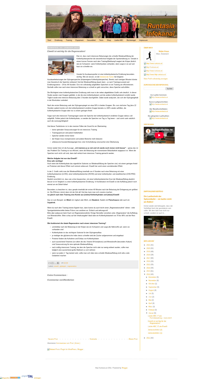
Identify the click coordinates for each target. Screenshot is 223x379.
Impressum (143, 40)
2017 (148, 258)
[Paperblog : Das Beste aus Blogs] (27, 378)
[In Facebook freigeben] (58, 263)
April (150, 303)
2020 (148, 248)
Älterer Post (133, 339)
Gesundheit (91, 40)
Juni (150, 297)
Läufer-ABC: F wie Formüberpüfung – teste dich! (160, 317)
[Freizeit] (15, 378)
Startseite (93, 339)
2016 (148, 261)
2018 (148, 255)
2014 (148, 268)
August (151, 290)
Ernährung (58, 40)
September (153, 287)
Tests (101, 40)
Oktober (152, 284)
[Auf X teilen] (55, 263)
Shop (109, 40)
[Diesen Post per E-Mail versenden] (49, 263)
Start (49, 40)
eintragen (37, 378)
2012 (148, 274)
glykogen (63, 266)
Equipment (79, 40)
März (151, 307)
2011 (148, 338)
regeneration (71, 266)
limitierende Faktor (107, 77)
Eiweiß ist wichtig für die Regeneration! (157, 322)
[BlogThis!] (52, 263)
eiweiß (56, 266)
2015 (148, 264)
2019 (148, 251)
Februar (152, 310)
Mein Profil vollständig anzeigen (156, 79)
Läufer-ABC (118, 40)
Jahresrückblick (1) (155, 333)
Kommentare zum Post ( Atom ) (68, 343)
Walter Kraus (164, 51)
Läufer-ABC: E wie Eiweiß (157, 326)
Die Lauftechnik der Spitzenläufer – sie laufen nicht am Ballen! (158, 199)
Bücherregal (131, 40)
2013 (148, 271)
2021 (148, 245)
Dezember (153, 277)
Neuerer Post (53, 339)
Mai (150, 300)
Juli (150, 293)
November (153, 280)
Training (69, 40)
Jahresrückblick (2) (155, 330)
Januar (151, 313)
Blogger (124, 368)
